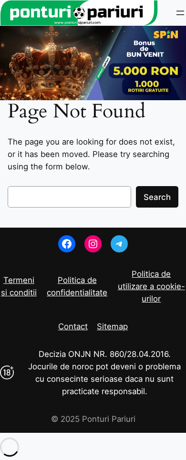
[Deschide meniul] (180, 13)
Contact (73, 326)
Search (157, 197)
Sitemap (112, 326)
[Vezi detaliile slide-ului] (93, 63)
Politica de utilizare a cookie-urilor (151, 286)
